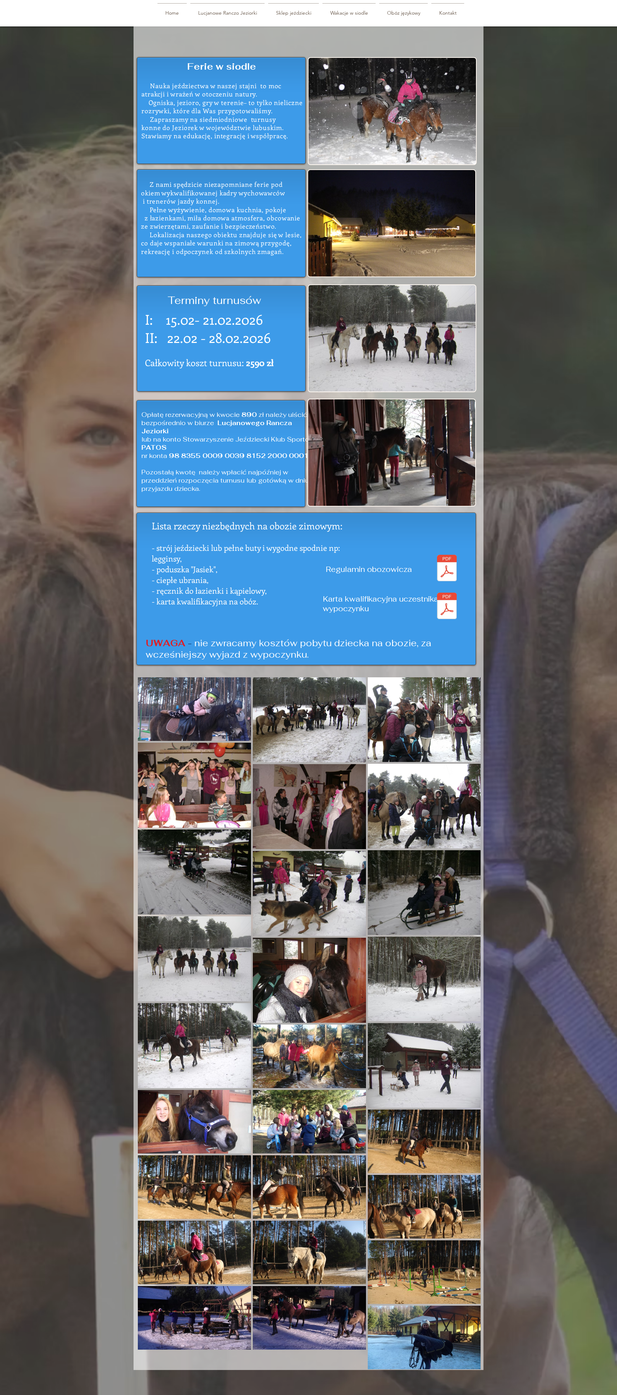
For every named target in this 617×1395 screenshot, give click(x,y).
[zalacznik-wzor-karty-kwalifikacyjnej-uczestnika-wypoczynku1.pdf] (446, 607)
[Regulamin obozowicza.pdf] (446, 569)
